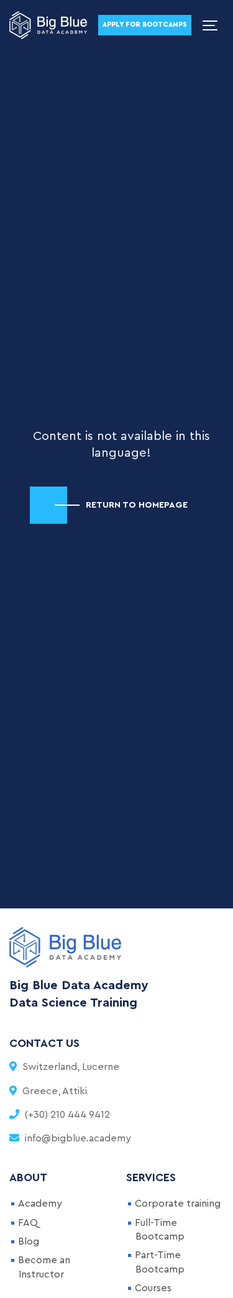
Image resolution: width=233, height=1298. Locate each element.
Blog (28, 1241)
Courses (153, 1288)
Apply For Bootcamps (145, 24)
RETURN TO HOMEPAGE (137, 505)
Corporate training (178, 1204)
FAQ (28, 1223)
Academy (40, 1204)
